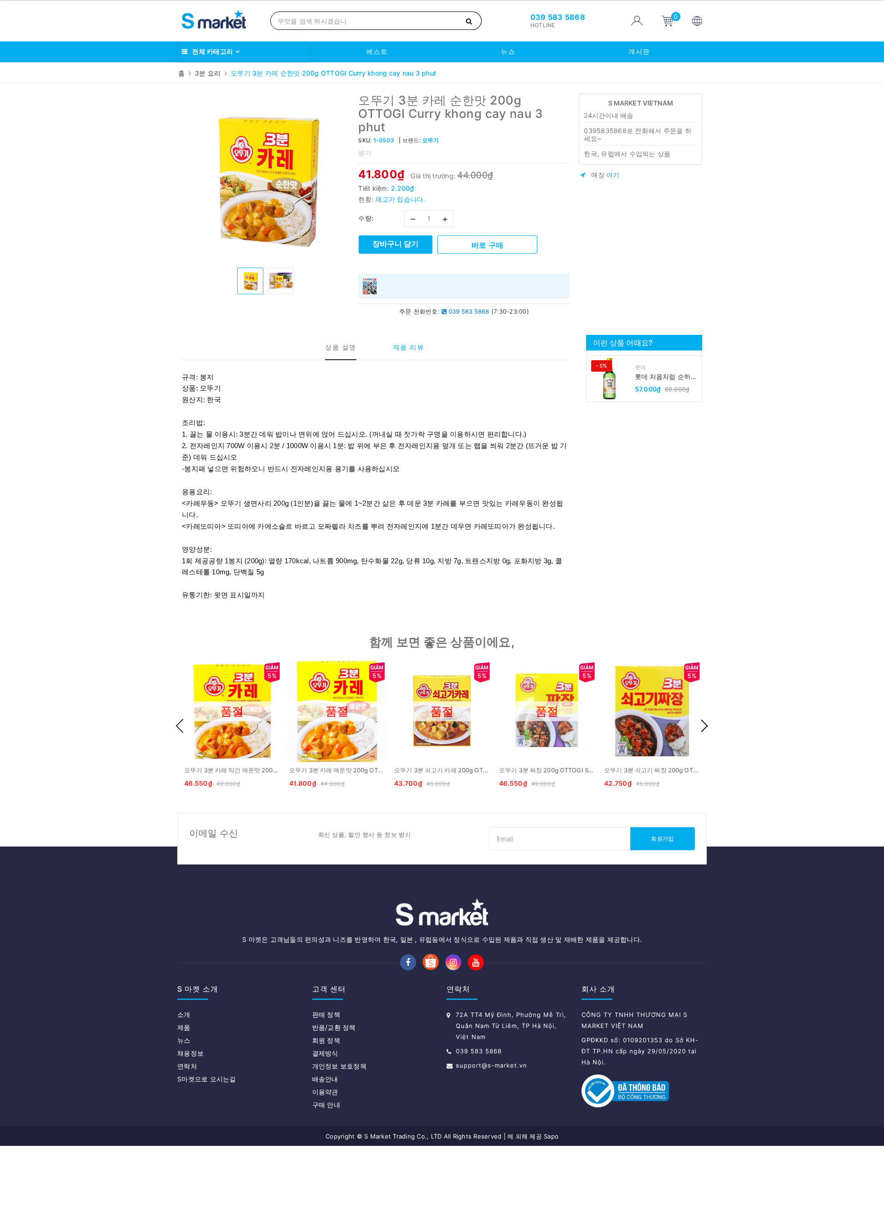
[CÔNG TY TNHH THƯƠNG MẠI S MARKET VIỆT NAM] (221, 21)
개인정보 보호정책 (339, 1066)
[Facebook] (408, 962)
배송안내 (325, 1079)
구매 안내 (326, 1105)
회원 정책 (326, 1040)
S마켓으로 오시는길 (206, 1079)
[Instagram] (453, 962)
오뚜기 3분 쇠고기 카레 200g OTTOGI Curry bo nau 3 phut (475, 770)
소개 (184, 1014)
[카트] (667, 20)
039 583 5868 (468, 311)
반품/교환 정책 (334, 1027)
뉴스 (508, 51)
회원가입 (662, 838)
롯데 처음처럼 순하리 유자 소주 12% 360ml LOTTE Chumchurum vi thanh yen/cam (667, 377)
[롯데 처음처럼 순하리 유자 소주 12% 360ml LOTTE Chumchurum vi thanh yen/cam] (609, 378)
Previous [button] (179, 726)
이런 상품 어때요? (623, 342)
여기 (613, 175)
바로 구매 (487, 245)
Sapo (551, 1136)
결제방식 (325, 1053)
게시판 (639, 51)
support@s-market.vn (491, 1065)
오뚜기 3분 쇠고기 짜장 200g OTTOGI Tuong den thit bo (682, 770)
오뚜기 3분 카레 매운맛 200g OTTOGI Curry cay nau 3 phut (371, 770)
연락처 (187, 1066)
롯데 (640, 367)
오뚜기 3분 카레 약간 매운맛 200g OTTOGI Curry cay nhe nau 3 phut (280, 770)
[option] (265, 177)
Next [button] (704, 726)
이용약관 (325, 1092)
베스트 (377, 51)
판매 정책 (326, 1014)
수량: (366, 218)
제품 (184, 1027)
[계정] (637, 21)
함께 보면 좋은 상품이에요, (442, 642)
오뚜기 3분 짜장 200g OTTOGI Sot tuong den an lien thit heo (584, 770)
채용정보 (190, 1053)
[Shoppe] (431, 963)
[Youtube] (476, 962)
